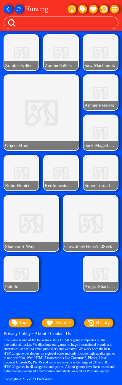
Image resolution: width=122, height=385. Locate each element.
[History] (103, 9)
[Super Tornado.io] (100, 173)
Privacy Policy (17, 333)
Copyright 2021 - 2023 (28, 379)
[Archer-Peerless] (100, 92)
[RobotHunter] (21, 173)
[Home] (72, 9)
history (102, 322)
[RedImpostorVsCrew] (60, 173)
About (40, 333)
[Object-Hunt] (41, 112)
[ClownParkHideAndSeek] (90, 223)
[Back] (8, 9)
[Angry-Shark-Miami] (100, 274)
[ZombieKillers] (60, 52)
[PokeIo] (21, 274)
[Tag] (82, 9)
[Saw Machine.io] (100, 52)
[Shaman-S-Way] (31, 223)
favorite (62, 322)
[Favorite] (93, 9)
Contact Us (60, 333)
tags (23, 322)
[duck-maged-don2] (100, 133)
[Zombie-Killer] (21, 52)
